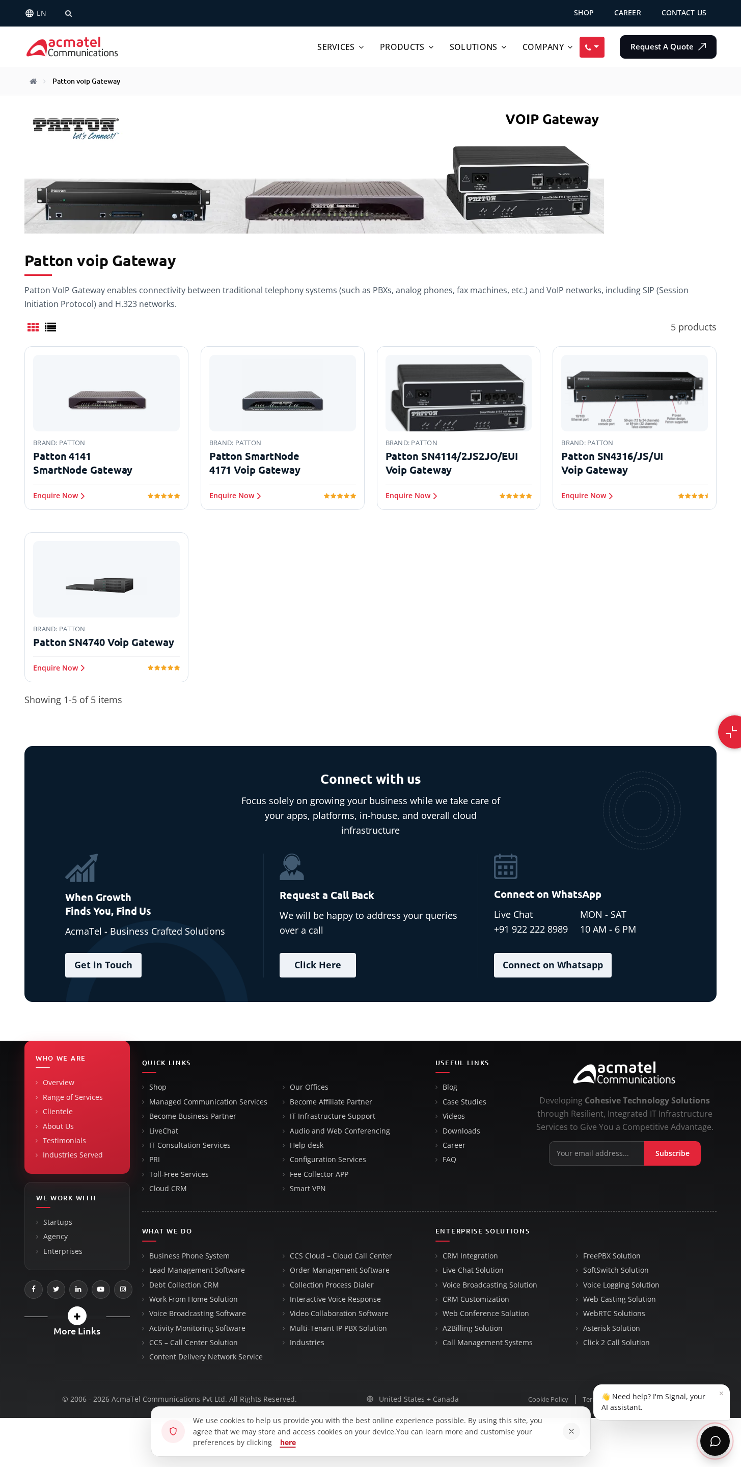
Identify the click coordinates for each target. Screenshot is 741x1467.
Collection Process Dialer (332, 1285)
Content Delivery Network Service (206, 1356)
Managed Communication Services (208, 1101)
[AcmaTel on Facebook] (33, 1289)
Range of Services (73, 1097)
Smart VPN (308, 1188)
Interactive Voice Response (335, 1299)
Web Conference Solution (486, 1313)
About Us (58, 1126)
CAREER (627, 12)
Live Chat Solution (473, 1270)
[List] (50, 327)
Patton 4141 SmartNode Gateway (82, 463)
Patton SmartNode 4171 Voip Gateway (254, 463)
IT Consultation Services (190, 1145)
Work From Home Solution (193, 1299)
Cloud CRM (168, 1188)
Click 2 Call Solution (616, 1342)
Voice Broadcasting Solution (490, 1285)
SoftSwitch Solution (616, 1270)
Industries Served (73, 1155)
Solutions (474, 47)
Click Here (317, 965)
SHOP (584, 12)
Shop (158, 1087)
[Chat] (715, 1441)
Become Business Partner (192, 1116)
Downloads (461, 1131)
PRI (154, 1159)
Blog (450, 1087)
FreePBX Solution (612, 1255)
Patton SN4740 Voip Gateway (103, 642)
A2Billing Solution (473, 1328)
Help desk (306, 1145)
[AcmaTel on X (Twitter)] (56, 1289)
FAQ (449, 1159)
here (288, 1442)
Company (543, 47)
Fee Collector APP (319, 1174)
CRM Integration (470, 1255)
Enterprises (63, 1251)
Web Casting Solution (619, 1299)
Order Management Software (340, 1270)
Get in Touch (103, 965)
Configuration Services (328, 1159)
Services (335, 47)
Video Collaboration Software (339, 1313)
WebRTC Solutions (614, 1313)
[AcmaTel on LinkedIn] (78, 1289)
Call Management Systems (488, 1342)
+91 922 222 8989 (531, 929)
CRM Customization (476, 1299)
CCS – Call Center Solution (193, 1342)
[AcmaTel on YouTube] (101, 1289)
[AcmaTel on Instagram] (123, 1289)
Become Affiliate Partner (331, 1101)
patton (72, 442)
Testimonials (64, 1140)
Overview (58, 1082)
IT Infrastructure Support (332, 1116)
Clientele (58, 1111)
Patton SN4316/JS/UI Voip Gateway (612, 463)
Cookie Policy (548, 1399)
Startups (57, 1222)
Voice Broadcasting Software (197, 1313)
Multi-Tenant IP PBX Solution (338, 1328)
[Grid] (33, 327)
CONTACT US (684, 12)
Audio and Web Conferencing (340, 1131)
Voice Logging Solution (621, 1285)
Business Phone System (189, 1255)
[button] (77, 1315)
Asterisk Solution (611, 1328)
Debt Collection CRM (184, 1285)
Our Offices (309, 1087)
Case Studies (464, 1101)
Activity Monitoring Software (197, 1328)
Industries (307, 1342)
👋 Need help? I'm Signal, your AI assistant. (662, 1400)
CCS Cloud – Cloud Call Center (341, 1255)
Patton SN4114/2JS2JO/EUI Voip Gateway (452, 463)
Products (402, 47)
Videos (454, 1116)
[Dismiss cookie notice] (571, 1431)
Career (454, 1145)
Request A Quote (663, 47)
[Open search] (68, 13)
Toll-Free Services (179, 1174)
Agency (55, 1236)
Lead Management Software (197, 1270)
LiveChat (163, 1131)
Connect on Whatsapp (553, 965)
